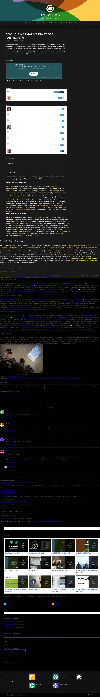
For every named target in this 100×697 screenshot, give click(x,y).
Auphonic (70, 299)
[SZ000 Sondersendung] (1, 348)
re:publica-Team (15, 315)
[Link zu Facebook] (91, 695)
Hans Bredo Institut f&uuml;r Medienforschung (49, 283)
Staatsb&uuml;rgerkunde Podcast (15, 309)
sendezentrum (20, 376)
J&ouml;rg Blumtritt (86, 247)
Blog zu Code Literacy (17, 291)
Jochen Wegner (21, 275)
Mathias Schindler (30, 207)
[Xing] (61, 92)
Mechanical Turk (24, 325)
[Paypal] (63, 98)
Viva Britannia (61, 299)
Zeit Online (30, 275)
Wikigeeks (42, 190)
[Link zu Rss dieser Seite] (93, 695)
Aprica (29, 309)
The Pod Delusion (13, 299)
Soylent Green (18, 225)
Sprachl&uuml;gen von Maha (44, 207)
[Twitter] (55, 92)
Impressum (8, 679)
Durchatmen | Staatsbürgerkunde (9, 492)
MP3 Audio (15, 80)
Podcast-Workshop (46, 378)
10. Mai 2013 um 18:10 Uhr (6, 494)
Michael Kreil (44, 205)
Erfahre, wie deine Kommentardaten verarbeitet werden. (45, 521)
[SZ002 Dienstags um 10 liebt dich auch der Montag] (18, 395)
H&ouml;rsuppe (79, 299)
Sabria (77, 247)
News (7, 676)
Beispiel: (88, 327)
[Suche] (75, 23)
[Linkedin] (59, 92)
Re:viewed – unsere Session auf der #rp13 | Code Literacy (16, 482)
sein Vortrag (46, 217)
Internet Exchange (26, 327)
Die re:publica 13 (35, 176)
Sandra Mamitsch (4, 315)
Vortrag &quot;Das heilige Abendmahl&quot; (76, 260)
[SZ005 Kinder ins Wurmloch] (30, 395)
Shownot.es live (24, 180)
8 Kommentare (10, 376)
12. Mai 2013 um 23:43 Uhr (6, 483)
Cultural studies (86, 257)
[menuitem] (26, 23)
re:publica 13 (9, 40)
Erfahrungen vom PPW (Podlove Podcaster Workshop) (39, 291)
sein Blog (53, 217)
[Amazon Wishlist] (63, 92)
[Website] (57, 92)
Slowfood (22, 249)
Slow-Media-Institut (13, 249)
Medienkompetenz (29, 285)
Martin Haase (9, 186)
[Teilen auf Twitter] (16, 387)
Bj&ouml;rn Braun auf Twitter (7, 245)
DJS (17, 378)
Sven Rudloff (3, 299)
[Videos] (52, 565)
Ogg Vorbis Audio (31, 80)
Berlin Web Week (76, 331)
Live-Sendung (32, 378)
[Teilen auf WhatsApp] (27, 387)
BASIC (77, 289)
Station (69, 378)
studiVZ (59, 285)
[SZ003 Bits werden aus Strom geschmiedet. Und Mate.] (6, 395)
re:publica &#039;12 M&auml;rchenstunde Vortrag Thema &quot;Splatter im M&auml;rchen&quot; (52, 249)
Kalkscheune (55, 186)
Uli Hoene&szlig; (54, 253)
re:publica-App (93, 260)
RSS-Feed (29, 196)
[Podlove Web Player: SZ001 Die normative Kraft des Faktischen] (34, 71)
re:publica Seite (31, 283)
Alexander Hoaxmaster (27, 299)
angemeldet (8, 518)
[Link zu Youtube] (89, 695)
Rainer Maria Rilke (85, 249)
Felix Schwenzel (38, 217)
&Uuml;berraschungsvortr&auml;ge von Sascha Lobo (39, 319)
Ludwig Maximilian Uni (18, 277)
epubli (77, 275)
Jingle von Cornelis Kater (16, 192)
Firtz (87, 299)
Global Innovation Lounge (20, 317)
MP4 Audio (22, 80)
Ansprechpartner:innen (12, 682)
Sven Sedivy (52, 277)
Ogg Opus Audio (40, 80)
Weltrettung (75, 378)
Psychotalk (51, 299)
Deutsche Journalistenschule (7, 275)
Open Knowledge (33, 205)
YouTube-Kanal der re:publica (21, 209)
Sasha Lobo (15, 233)
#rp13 (13, 378)
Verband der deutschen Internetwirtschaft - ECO (46, 327)
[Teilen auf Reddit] (83, 387)
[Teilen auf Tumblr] (61, 387)
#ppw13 (9, 378)
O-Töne (39, 378)
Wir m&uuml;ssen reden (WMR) (72, 255)
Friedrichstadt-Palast (11, 223)
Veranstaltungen (18, 40)
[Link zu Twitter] (87, 695)
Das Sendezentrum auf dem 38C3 (10, 624)
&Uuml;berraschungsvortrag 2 (61, 319)
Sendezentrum (63, 378)
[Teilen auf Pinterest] (39, 387)
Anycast (18, 269)
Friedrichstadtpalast (11, 188)
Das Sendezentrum (24, 190)
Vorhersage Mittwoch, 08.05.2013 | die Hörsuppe (13, 501)
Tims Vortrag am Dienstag (76, 258)
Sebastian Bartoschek (40, 299)
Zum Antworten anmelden (11, 417)
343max (33, 245)
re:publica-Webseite (69, 275)
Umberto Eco (68, 247)
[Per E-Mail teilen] (94, 387)
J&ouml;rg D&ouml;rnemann (41, 275)
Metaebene (34, 190)
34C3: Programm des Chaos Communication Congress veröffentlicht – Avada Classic (21, 636)
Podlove (77, 301)
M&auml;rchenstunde (22, 245)
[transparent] (50, 10)
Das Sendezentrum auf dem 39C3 (10, 621)
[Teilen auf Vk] (72, 387)
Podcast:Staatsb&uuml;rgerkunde (14, 196)
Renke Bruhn (3, 269)
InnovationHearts (33, 317)
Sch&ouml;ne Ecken (30, 192)
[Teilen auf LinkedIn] (50, 387)
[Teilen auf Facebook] (5, 387)
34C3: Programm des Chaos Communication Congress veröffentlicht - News (19, 639)
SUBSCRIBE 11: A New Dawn (10, 627)
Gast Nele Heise (22, 283)
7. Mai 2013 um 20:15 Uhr (5, 502)
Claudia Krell (14, 180)
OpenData (58, 203)
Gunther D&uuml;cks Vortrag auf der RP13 (24, 231)
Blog (7, 26)
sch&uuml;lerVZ (67, 285)
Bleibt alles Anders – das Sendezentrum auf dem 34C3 (50, 636)
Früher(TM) (25, 378)
